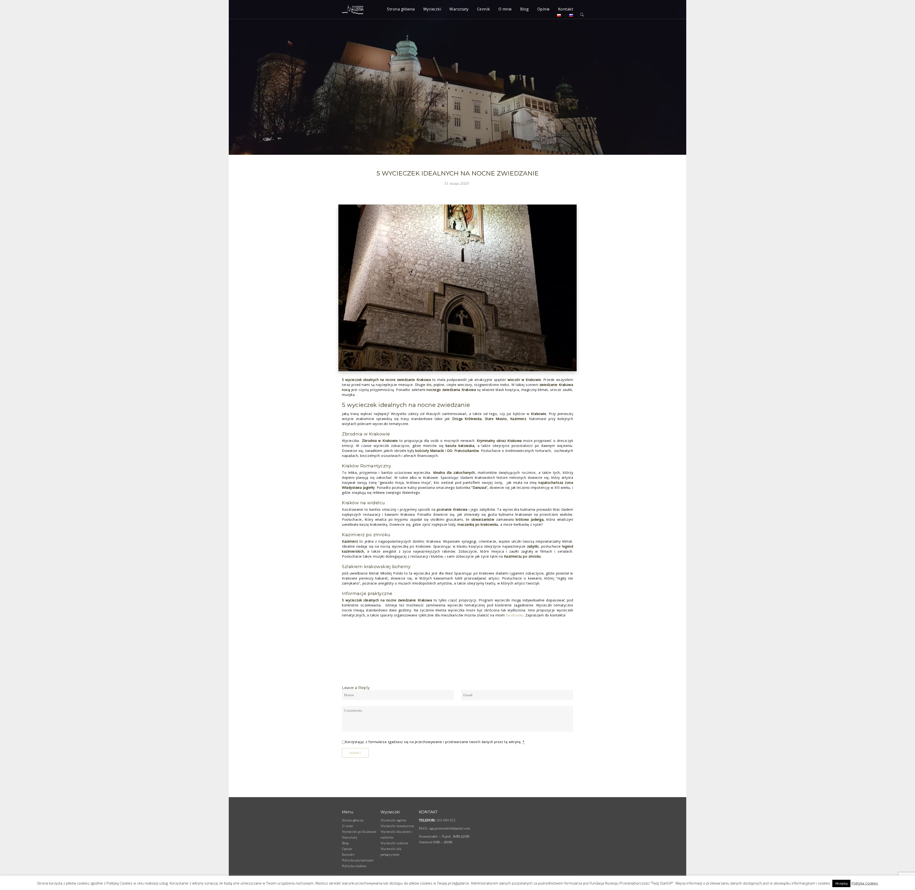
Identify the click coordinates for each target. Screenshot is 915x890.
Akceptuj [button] (841, 883)
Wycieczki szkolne (394, 843)
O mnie (505, 9)
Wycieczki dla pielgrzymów (391, 851)
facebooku (515, 615)
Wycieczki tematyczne (397, 826)
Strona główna (401, 9)
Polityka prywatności (358, 860)
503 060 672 (445, 820)
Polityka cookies (354, 866)
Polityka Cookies (864, 883)
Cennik (483, 9)
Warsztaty (459, 9)
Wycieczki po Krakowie (359, 832)
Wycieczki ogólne (393, 820)
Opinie (543, 9)
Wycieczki (432, 9)
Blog (524, 9)
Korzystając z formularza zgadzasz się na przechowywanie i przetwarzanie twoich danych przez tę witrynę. (435, 742)
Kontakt (565, 9)
